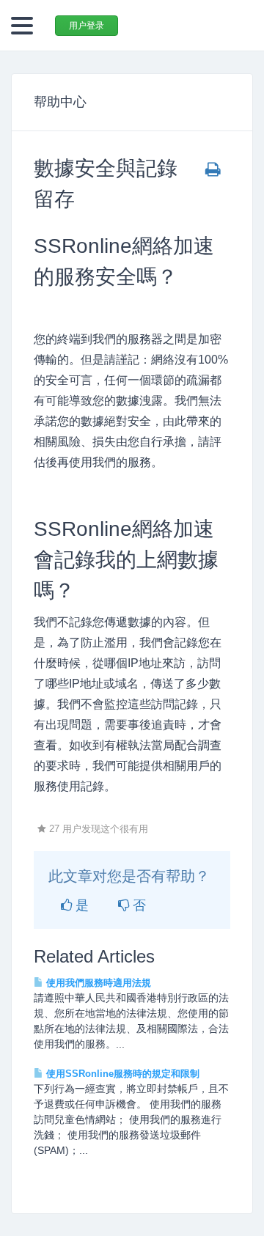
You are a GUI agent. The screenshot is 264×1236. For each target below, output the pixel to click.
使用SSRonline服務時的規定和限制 (121, 1073)
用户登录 (86, 26)
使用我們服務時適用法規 (97, 982)
